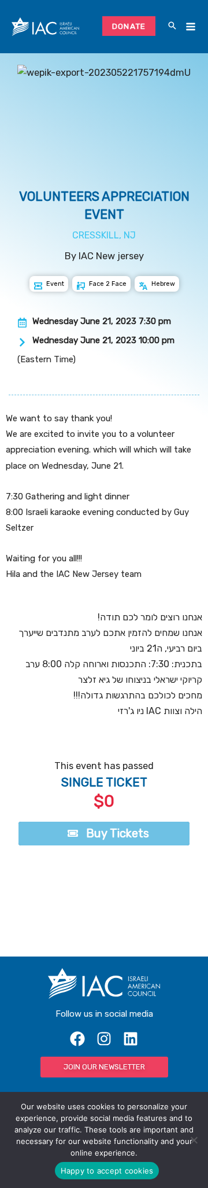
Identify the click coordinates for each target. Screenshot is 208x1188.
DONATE (129, 26)
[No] (193, 1140)
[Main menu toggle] (190, 26)
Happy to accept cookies (107, 1170)
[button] (172, 26)
